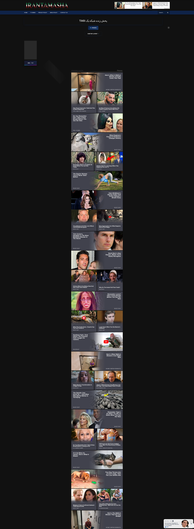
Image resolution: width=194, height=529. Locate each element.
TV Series (32, 12)
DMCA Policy (53, 12)
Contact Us (63, 12)
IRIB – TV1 (30, 63)
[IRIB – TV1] (30, 50)
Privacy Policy (42, 12)
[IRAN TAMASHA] (46, 5)
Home (25, 12)
